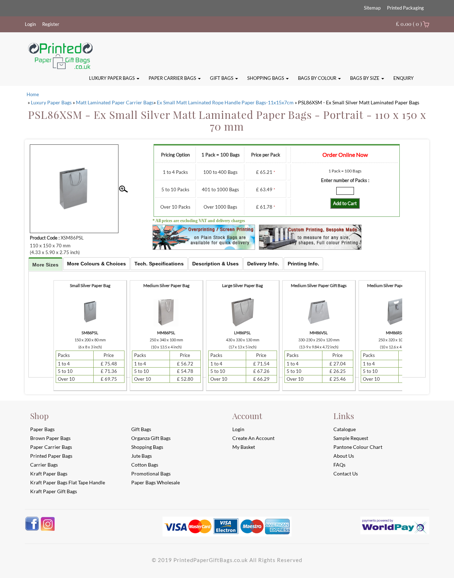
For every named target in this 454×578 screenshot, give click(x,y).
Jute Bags (141, 456)
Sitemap (372, 8)
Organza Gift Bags (151, 438)
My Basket (243, 447)
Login (30, 24)
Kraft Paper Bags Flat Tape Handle (67, 482)
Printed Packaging (405, 8)
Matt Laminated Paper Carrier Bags (115, 102)
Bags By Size (365, 78)
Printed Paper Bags (51, 456)
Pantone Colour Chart (357, 447)
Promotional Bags (151, 473)
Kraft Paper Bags (48, 473)
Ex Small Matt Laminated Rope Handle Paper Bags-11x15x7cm (225, 102)
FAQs (339, 465)
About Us (343, 456)
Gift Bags (222, 78)
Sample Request (350, 438)
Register (50, 24)
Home (33, 94)
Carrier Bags (44, 465)
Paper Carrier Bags (173, 78)
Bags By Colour (317, 78)
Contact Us (345, 473)
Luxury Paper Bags (112, 78)
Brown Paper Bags (50, 438)
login (238, 429)
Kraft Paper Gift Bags (53, 491)
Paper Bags (42, 429)
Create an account (253, 438)
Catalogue (344, 429)
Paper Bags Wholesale (155, 482)
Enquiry (403, 78)
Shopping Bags (266, 78)
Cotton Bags (144, 465)
